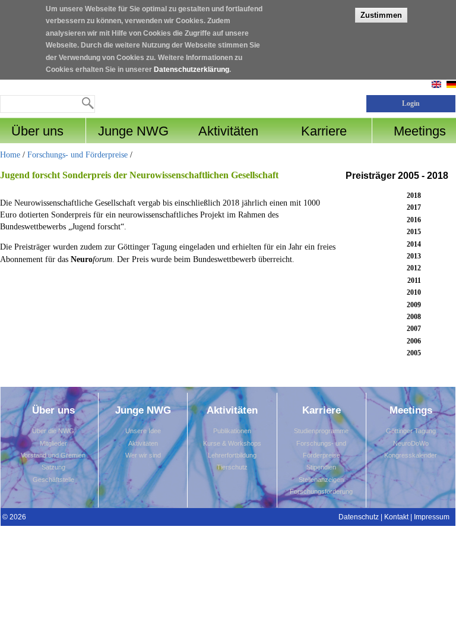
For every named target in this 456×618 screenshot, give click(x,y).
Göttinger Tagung (411, 430)
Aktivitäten (143, 443)
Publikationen (232, 430)
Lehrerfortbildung (232, 455)
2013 (414, 256)
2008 (414, 317)
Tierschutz (232, 467)
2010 (414, 292)
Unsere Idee (143, 430)
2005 (414, 353)
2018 (414, 195)
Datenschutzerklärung (191, 69)
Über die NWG (53, 430)
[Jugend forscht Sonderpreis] (451, 85)
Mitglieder (53, 443)
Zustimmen (381, 15)
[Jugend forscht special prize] (436, 85)
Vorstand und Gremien (53, 455)
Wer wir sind (143, 455)
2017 (414, 207)
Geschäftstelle (53, 479)
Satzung (53, 467)
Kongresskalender (410, 455)
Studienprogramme (321, 430)
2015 (414, 232)
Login (411, 103)
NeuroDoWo (411, 443)
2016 (414, 220)
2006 (414, 341)
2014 (414, 244)
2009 (414, 305)
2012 (414, 268)
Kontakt (396, 517)
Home (10, 154)
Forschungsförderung (321, 491)
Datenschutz (358, 517)
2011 (414, 280)
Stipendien (321, 467)
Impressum (431, 517)
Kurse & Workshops (232, 443)
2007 (414, 328)
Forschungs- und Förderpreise (77, 154)
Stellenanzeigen (321, 479)
